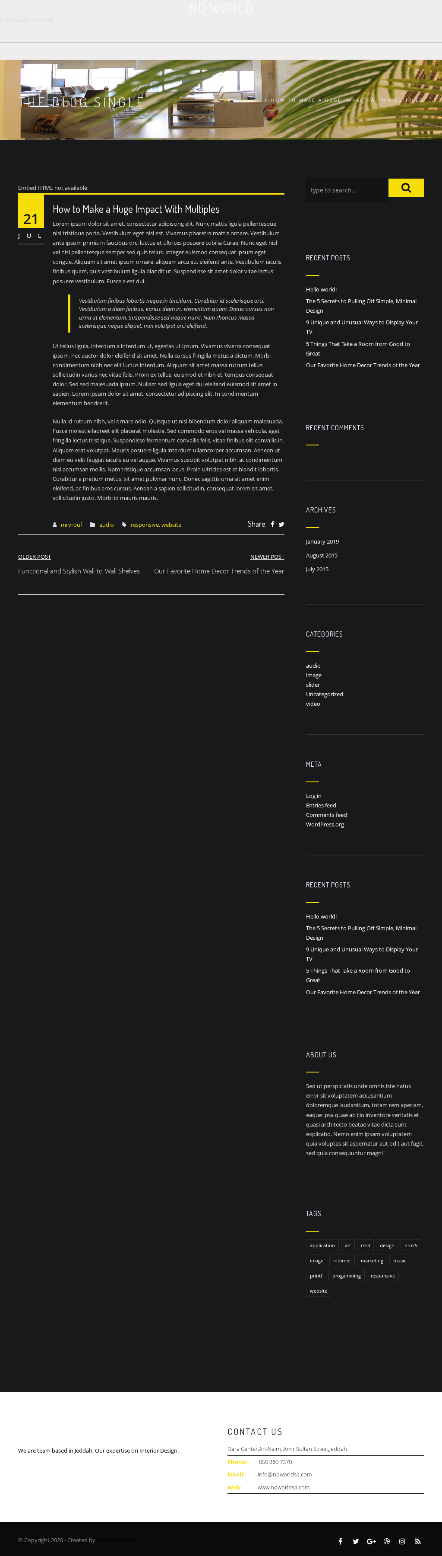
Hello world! (321, 289)
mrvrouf (71, 524)
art (348, 1245)
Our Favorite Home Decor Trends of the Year (363, 365)
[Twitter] (281, 524)
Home (222, 100)
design (387, 1245)
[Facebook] (273, 524)
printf (316, 1275)
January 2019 (322, 541)
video (313, 704)
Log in (314, 796)
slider (313, 684)
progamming (346, 1275)
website (171, 524)
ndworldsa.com (116, 1540)
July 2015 (317, 569)
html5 (410, 1245)
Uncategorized (324, 694)
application (322, 1245)
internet (342, 1260)
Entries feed (321, 805)
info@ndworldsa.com (285, 1474)
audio (251, 100)
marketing (372, 1260)
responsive (145, 524)
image (314, 675)
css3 (365, 1245)
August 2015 (322, 555)
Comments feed (326, 815)
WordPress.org (325, 824)
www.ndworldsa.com (283, 1487)
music (399, 1260)
